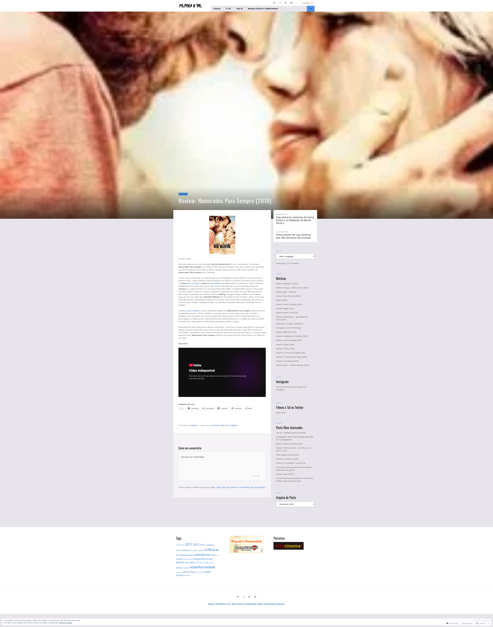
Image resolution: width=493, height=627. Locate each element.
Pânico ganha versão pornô (287, 455)
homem (179, 559)
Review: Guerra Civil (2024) (287, 312)
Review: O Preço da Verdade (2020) (290, 352)
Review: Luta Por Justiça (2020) (289, 340)
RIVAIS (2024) (281, 300)
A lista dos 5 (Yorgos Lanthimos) (289, 323)
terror (186, 572)
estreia (200, 554)
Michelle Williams (214, 283)
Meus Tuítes (281, 412)
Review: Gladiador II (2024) (287, 283)
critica (210, 549)
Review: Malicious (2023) (286, 332)
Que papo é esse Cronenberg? (288, 328)
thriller (200, 572)
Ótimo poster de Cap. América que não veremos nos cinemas (293, 235)
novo (191, 562)
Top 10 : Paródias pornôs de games (291, 432)
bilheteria (186, 550)
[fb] (280, 3)
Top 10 (239, 8)
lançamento (201, 558)
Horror (186, 559)
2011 (188, 544)
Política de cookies (65, 623)
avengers (210, 545)
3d (182, 545)
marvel (180, 562)
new (186, 562)
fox (218, 555)
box (191, 550)
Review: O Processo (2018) (287, 459)
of (197, 562)
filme (208, 555)
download (184, 555)
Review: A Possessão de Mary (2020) (291, 357)
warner (188, 575)
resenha (196, 567)
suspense (179, 572)
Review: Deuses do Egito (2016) (289, 444)
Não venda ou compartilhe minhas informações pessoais (258, 604)
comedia (201, 550)
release (179, 567)
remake (186, 568)
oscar (205, 562)
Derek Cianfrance (194, 310)
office (201, 563)
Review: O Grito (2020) (285, 348)
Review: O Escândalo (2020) (287, 361)
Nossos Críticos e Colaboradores (263, 8)
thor (196, 572)
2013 (202, 544)
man (210, 558)
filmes (214, 555)
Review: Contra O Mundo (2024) (289, 304)
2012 (196, 544)
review (209, 567)
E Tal (228, 8)
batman (179, 550)
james (191, 559)
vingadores (180, 575)
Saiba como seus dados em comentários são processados (240, 487)
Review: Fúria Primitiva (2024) (288, 296)
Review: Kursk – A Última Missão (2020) (292, 365)
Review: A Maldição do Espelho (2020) (292, 336)
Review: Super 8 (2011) (285, 474)
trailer (207, 572)
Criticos (183, 194)
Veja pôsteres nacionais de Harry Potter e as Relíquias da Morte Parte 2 (295, 219)
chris (195, 550)
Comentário (256, 476)
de (217, 550)
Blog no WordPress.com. (219, 604)
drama (192, 555)
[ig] (274, 3)
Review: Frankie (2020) (285, 344)
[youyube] (291, 3)
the (192, 571)
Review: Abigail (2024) (285, 308)
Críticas (216, 8)
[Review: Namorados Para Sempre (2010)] (246, 115)
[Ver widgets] (311, 9)
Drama (233, 425)
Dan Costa (225, 425)
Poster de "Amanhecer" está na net (291, 463)
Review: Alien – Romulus (286, 292)
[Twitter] (285, 3)
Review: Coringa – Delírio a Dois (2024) (292, 287)
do (177, 555)
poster (211, 563)
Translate (295, 263)
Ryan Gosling (192, 283)
